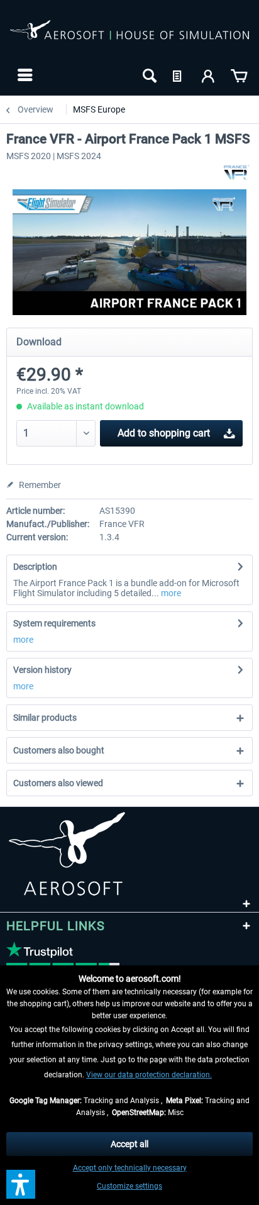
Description (35, 567)
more (170, 593)
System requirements (54, 623)
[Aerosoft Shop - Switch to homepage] (129, 36)
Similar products (45, 718)
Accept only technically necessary (130, 1167)
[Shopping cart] (238, 74)
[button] (20, 1184)
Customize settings (129, 1186)
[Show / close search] (148, 74)
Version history (42, 670)
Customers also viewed (58, 783)
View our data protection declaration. (149, 1074)
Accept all (129, 1144)
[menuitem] (23, 74)
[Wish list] (178, 74)
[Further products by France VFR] (236, 172)
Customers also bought (58, 750)
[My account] (208, 74)
